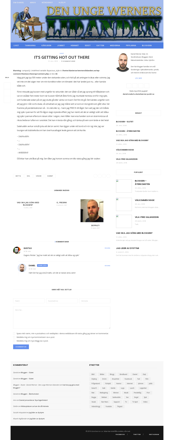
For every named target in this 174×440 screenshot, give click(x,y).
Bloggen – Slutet (124, 121)
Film (146, 379)
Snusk (94, 402)
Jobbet (61, 45)
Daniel (32, 265)
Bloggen (147, 45)
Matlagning (104, 393)
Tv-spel (135, 402)
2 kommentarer (68, 61)
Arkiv (33, 2)
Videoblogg (96, 406)
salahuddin (116, 397)
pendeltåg (137, 393)
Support (117, 402)
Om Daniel (18, 2)
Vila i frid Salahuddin (126, 159)
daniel (135, 374)
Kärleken (46, 45)
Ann (14, 400)
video (145, 402)
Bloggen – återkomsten (128, 131)
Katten (100, 45)
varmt (50, 176)
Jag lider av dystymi (127, 248)
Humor (118, 383)
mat (93, 393)
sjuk (145, 397)
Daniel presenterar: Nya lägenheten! (33, 400)
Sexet (88, 45)
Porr (148, 393)
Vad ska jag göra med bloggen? (28, 203)
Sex (127, 397)
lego (122, 388)
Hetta (18, 176)
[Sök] (157, 45)
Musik (126, 393)
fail (138, 379)
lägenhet (143, 388)
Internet (130, 383)
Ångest (119, 406)
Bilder (102, 374)
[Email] (7, 99)
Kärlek (113, 388)
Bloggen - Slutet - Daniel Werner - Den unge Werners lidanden (36, 385)
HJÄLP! (62, 2)
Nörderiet (47, 2)
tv (126, 402)
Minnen (116, 393)
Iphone (140, 383)
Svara (107, 248)
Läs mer (138, 78)
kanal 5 (94, 388)
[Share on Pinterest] (108, 176)
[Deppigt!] (95, 210)
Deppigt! (95, 225)
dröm (104, 379)
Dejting (94, 379)
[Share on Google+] (104, 176)
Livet (16, 45)
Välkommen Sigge (125, 150)
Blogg (112, 374)
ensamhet (115, 379)
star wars (104, 402)
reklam (104, 397)
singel (136, 397)
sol (28, 176)
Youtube (109, 406)
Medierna (115, 45)
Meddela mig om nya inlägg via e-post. (32, 341)
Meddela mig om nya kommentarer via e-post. (36, 337)
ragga (94, 397)
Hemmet (75, 45)
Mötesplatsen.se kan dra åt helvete (35, 406)
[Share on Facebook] (7, 85)
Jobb (150, 383)
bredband (123, 374)
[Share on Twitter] (7, 92)
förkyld (108, 383)
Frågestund (96, 383)
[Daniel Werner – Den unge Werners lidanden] (87, 24)
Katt (103, 388)
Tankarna (30, 45)
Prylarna (131, 45)
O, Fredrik (62, 202)
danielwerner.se (97, 431)
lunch (132, 388)
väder (38, 176)
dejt (144, 374)
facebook (128, 379)
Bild (93, 374)
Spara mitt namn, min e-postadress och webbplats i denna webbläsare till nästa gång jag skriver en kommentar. (63, 333)
